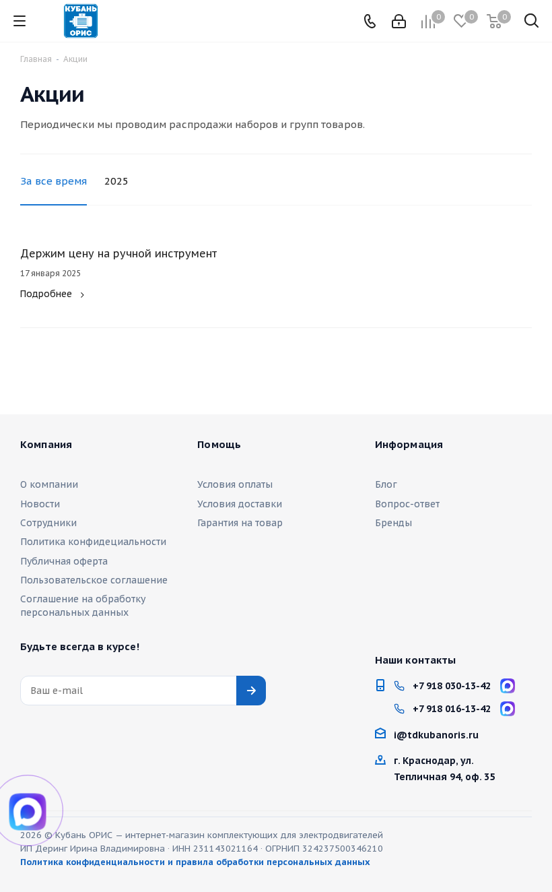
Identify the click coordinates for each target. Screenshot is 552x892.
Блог (386, 484)
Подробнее (46, 294)
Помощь (219, 445)
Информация (409, 445)
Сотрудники (48, 523)
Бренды (393, 523)
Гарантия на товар (240, 523)
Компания (46, 445)
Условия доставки (239, 504)
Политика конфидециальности (93, 542)
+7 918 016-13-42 (452, 709)
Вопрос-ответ (407, 504)
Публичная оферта (64, 561)
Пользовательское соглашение (94, 580)
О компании (49, 484)
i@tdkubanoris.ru (436, 735)
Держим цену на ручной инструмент (118, 253)
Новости (40, 504)
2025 (116, 180)
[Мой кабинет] (399, 21)
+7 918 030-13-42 (452, 686)
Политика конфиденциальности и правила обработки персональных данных (195, 862)
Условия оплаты (235, 484)
